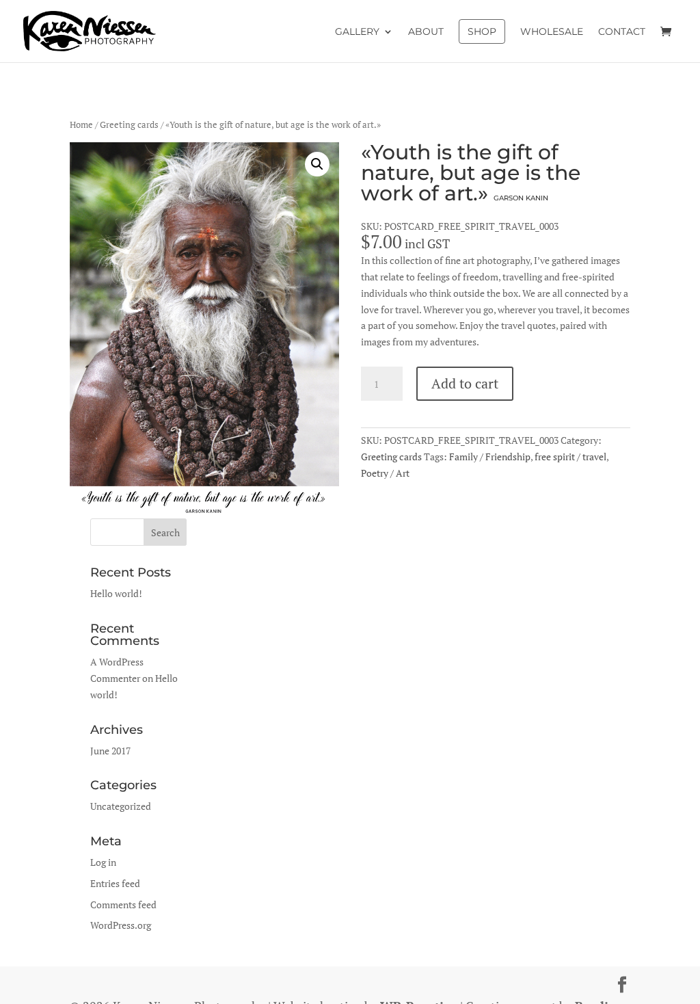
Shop (482, 31)
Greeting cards (129, 125)
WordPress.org (120, 925)
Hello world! (116, 593)
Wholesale (551, 32)
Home (81, 125)
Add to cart (464, 383)
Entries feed (115, 883)
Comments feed (123, 904)
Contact (621, 32)
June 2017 (110, 750)
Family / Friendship (489, 456)
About (426, 32)
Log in (103, 862)
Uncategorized (120, 806)
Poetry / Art (385, 472)
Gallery (357, 32)
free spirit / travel (570, 456)
